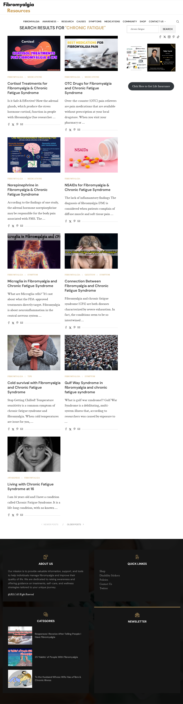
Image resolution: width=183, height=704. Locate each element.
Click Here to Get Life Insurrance (151, 86)
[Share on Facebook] (9, 124)
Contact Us (156, 21)
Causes (81, 21)
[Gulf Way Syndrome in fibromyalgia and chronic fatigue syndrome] (91, 352)
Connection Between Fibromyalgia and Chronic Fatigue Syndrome (86, 286)
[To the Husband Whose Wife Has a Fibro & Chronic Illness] (20, 679)
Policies (104, 580)
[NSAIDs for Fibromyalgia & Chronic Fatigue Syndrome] (91, 155)
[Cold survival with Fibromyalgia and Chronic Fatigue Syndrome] (34, 352)
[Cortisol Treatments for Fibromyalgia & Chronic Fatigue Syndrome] (34, 53)
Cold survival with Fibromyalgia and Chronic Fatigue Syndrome (34, 387)
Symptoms (95, 21)
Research (67, 21)
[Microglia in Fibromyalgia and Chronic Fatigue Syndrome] (34, 251)
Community (130, 21)
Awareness (49, 21)
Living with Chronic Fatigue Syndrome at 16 (31, 486)
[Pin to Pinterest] (17, 124)
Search (168, 29)
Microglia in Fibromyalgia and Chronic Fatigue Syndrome (32, 283)
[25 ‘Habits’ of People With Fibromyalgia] (20, 657)
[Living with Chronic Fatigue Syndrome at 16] (34, 454)
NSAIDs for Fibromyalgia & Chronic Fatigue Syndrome (87, 187)
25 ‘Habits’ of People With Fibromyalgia (56, 657)
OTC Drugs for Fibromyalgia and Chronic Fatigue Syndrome (88, 88)
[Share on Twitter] (13, 124)
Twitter (104, 588)
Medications (112, 21)
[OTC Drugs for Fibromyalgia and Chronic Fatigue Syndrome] (91, 53)
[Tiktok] (178, 37)
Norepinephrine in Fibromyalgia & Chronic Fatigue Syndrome (28, 190)
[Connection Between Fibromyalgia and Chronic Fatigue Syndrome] (91, 251)
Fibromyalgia (31, 21)
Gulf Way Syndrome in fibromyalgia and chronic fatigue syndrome (86, 387)
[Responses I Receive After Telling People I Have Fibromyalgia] (20, 635)
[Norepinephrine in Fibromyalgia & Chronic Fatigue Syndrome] (34, 155)
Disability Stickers (110, 575)
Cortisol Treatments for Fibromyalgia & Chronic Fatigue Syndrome (28, 88)
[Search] (177, 21)
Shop (143, 21)
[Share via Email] (21, 124)
